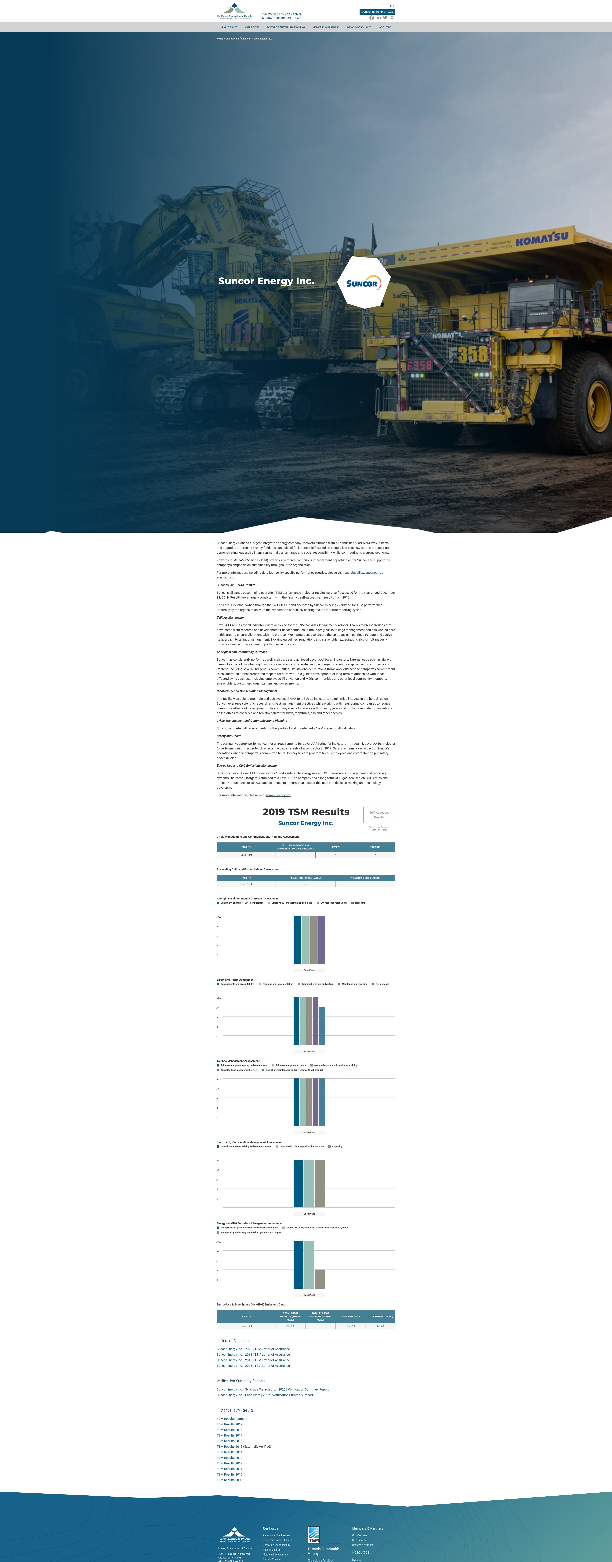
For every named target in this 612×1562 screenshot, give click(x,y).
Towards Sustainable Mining (286, 27)
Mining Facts (229, 27)
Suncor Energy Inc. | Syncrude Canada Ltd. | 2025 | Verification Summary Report (273, 1389)
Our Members (359, 1535)
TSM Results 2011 (229, 1469)
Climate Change (271, 1559)
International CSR (272, 1549)
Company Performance (238, 38)
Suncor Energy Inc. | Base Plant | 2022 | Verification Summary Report (265, 1395)
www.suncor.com (278, 795)
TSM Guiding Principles (321, 1560)
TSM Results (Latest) (232, 1419)
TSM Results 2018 (229, 1430)
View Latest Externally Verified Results (380, 828)
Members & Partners (326, 27)
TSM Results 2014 (229, 1452)
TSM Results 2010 (229, 1474)
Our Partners (359, 1540)
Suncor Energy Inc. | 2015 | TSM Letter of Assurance (253, 1360)
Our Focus (252, 27)
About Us (385, 27)
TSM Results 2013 (229, 1458)
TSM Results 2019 (229, 1424)
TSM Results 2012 (229, 1463)
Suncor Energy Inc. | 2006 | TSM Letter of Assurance (253, 1366)
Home (220, 38)
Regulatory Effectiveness (276, 1535)
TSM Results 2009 (229, 1480)
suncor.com (225, 577)
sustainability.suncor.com (362, 572)
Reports (356, 1559)
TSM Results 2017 (229, 1435)
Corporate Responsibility (276, 1545)
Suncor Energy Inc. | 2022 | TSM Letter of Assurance (253, 1349)
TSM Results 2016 (229, 1441)
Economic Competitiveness (278, 1540)
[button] (392, 18)
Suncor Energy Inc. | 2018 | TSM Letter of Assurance (253, 1354)
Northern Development (275, 1554)
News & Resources (359, 27)
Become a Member (362, 1545)
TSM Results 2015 (229, 1446)
